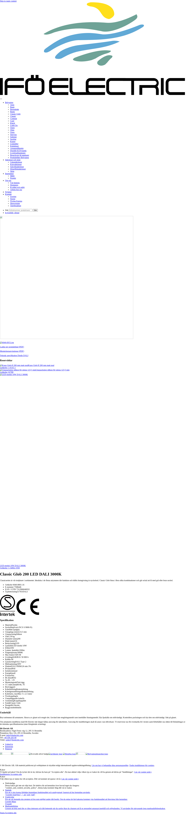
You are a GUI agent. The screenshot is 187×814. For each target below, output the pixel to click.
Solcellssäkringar (17, 167)
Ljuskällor (14, 144)
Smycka (13, 135)
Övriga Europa (16, 201)
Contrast (13, 118)
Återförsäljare (15, 206)
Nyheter (8, 192)
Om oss (8, 180)
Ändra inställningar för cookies (141, 765)
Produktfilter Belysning (19, 157)
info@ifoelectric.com (14, 735)
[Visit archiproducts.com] (20, 754)
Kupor (12, 141)
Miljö (12, 176)
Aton (12, 105)
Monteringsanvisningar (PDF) (12, 351)
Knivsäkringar (16, 164)
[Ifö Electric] (93, 96)
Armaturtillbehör (17, 148)
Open (12, 128)
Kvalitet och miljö (17, 187)
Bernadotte (14, 109)
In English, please (12, 213)
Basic (12, 107)
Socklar (13, 139)
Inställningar (5, 774)
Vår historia (15, 183)
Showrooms (15, 203)
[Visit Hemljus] (69, 754)
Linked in (9, 744)
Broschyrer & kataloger (19, 155)
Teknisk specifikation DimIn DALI (14, 355)
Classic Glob (15, 114)
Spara (2, 813)
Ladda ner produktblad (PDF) (12, 347)
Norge (12, 199)
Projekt (13, 178)
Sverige (13, 196)
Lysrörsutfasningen (17, 153)
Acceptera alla (16, 774)
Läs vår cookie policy (143, 772)
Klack (12, 123)
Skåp (12, 171)
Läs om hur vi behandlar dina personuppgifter (110, 765)
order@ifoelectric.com (15, 740)
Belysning (9, 102)
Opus (12, 132)
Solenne (13, 137)
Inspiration (9, 174)
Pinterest (8, 749)
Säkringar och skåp (12, 160)
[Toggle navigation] (1, 98)
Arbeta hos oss (16, 190)
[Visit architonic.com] (55, 754)
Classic (13, 116)
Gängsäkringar (16, 162)
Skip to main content (8, 1)
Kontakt (8, 194)
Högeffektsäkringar (18, 169)
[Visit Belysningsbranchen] (97, 754)
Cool (12, 121)
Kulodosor (14, 146)
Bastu (12, 112)
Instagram (9, 746)
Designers (14, 185)
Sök (6, 210)
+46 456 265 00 (10, 738)
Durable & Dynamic (18, 151)
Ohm (12, 130)
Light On (14, 125)
